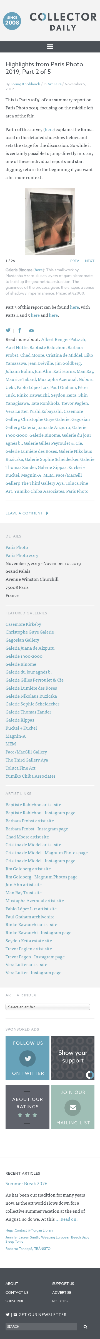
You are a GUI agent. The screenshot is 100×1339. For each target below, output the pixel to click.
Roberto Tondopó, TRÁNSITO (28, 1248)
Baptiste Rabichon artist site (33, 804)
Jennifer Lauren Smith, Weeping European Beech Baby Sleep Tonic (47, 1239)
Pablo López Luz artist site (31, 908)
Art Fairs (54, 83)
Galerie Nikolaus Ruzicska (31, 695)
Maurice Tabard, (22, 379)
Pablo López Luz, (33, 387)
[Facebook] (19, 330)
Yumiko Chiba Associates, (40, 490)
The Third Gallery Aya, (43, 482)
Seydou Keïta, (64, 394)
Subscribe (15, 1300)
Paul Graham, (64, 387)
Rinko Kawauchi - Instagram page (38, 932)
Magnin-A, (32, 474)
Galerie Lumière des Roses (31, 687)
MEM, (49, 474)
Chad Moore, (33, 354)
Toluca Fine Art (21, 767)
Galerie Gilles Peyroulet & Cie (35, 679)
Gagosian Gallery (22, 639)
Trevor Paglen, (75, 402)
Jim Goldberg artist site (28, 868)
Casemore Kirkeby (23, 623)
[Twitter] (8, 330)
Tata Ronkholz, (46, 402)
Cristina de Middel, (65, 354)
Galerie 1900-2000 (24, 655)
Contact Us (17, 1292)
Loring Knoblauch (25, 83)
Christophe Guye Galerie (30, 631)
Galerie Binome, (45, 434)
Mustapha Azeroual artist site (35, 900)
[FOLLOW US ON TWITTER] (8, 1314)
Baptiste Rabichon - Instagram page (40, 812)
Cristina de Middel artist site (33, 844)
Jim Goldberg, (68, 362)
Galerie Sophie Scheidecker (32, 703)
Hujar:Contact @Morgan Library (29, 1230)
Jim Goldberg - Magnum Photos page (42, 876)
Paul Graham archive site (30, 916)
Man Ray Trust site (24, 892)
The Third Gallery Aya (27, 759)
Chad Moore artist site (27, 836)
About (12, 1283)
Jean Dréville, (41, 362)
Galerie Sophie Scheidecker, (52, 459)
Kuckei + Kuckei (21, 727)
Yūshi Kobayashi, (46, 410)
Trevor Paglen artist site (29, 948)
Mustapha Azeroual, (58, 379)
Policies (60, 1300)
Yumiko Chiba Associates (31, 775)
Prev (74, 260)
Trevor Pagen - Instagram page (35, 956)
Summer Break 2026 (27, 1183)
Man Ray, (85, 371)
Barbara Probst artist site (30, 820)
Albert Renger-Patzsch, (63, 339)
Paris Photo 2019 (22, 555)
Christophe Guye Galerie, (46, 419)
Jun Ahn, (44, 371)
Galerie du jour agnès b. (29, 671)
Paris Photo (77, 490)
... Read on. (67, 1218)
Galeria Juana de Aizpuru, (46, 427)
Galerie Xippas (20, 719)
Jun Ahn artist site (24, 884)
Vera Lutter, (17, 410)
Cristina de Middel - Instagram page (40, 860)
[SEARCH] (85, 1326)
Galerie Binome (21, 663)
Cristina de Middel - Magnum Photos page (47, 852)
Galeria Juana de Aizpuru (30, 647)
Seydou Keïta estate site (29, 940)
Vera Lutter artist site (26, 964)
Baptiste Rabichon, (48, 347)
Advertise (61, 1292)
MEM (11, 743)
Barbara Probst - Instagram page (37, 828)
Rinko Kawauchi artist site (31, 924)
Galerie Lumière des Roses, (32, 450)
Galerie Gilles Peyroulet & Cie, (53, 442)
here (49, 129)
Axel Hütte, (17, 347)
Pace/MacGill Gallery (26, 751)
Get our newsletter (40, 1314)
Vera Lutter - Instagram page (33, 972)
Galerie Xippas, (53, 467)
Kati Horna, (65, 371)
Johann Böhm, (20, 371)
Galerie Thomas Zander (28, 711)
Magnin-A (16, 735)
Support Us (63, 1283)
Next (89, 260)
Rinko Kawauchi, (34, 394)
